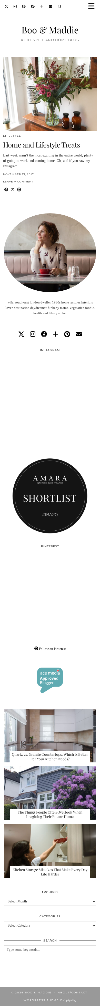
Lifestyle (12, 135)
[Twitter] (6, 6)
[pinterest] (67, 334)
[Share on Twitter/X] (12, 189)
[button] (93, 6)
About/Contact (72, 992)
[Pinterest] (24, 6)
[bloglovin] (55, 334)
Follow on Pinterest (52, 649)
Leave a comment (18, 181)
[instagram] (32, 334)
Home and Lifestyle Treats (41, 144)
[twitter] (21, 334)
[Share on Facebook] (6, 189)
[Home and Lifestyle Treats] (50, 94)
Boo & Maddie (50, 30)
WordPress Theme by (50, 1000)
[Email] (51, 6)
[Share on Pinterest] (19, 189)
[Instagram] (15, 6)
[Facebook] (33, 6)
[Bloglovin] (42, 6)
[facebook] (44, 334)
